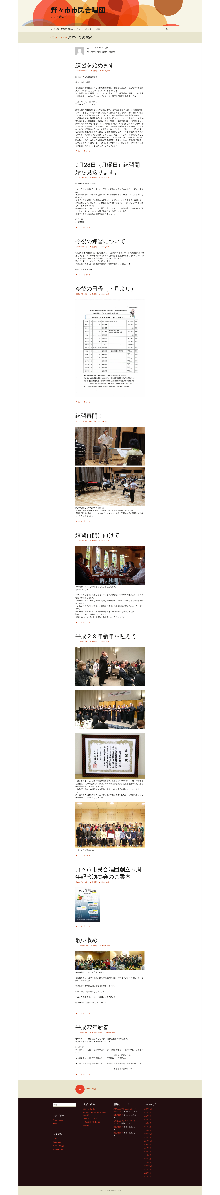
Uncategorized (97, 1033)
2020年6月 (147, 1120)
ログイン (56, 1139)
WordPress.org (58, 1149)
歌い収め (86, 940)
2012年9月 (147, 1169)
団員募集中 (117, 1115)
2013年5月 (147, 1159)
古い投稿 (87, 1089)
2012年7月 (147, 1173)
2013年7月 (147, 1155)
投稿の (57, 1142)
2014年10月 (148, 1141)
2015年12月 (148, 1134)
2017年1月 (147, 1127)
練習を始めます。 (97, 65)
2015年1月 (147, 1137)
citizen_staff (58, 37)
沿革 (98, 29)
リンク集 (88, 29)
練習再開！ (89, 416)
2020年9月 (147, 1112)
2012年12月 (148, 1166)
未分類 (95, 71)
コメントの (58, 1146)
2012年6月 (147, 1176)
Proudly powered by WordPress (110, 1190)
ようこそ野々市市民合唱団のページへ (65, 29)
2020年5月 (147, 1123)
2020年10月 (148, 1109)
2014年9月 (147, 1144)
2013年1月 (147, 1162)
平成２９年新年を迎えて (105, 636)
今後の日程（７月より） (105, 288)
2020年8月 (147, 1116)
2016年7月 (147, 1130)
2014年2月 (147, 1152)
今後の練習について (100, 241)
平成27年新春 (92, 1027)
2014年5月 (147, 1148)
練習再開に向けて (97, 535)
